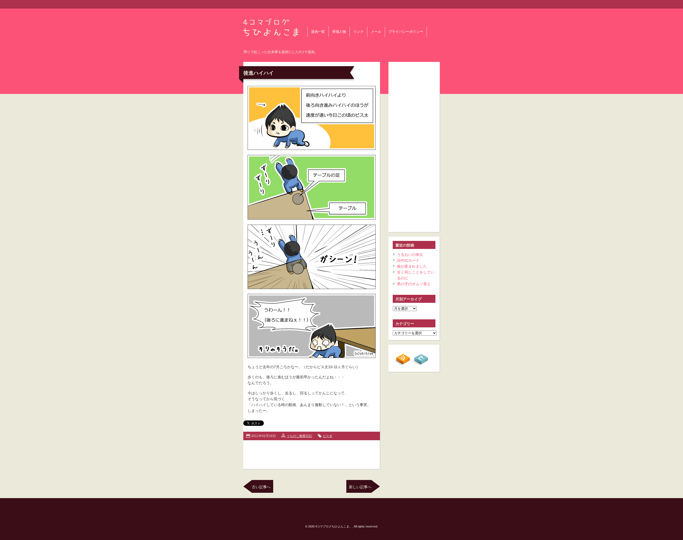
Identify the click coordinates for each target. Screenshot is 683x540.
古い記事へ (261, 487)
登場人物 (339, 32)
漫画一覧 (318, 32)
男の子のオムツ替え (414, 284)
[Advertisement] (311, 454)
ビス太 (327, 436)
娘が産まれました (412, 266)
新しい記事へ (360, 487)
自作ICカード (408, 260)
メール (376, 32)
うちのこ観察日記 (299, 436)
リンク (358, 32)
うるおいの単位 (410, 254)
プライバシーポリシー (405, 32)
